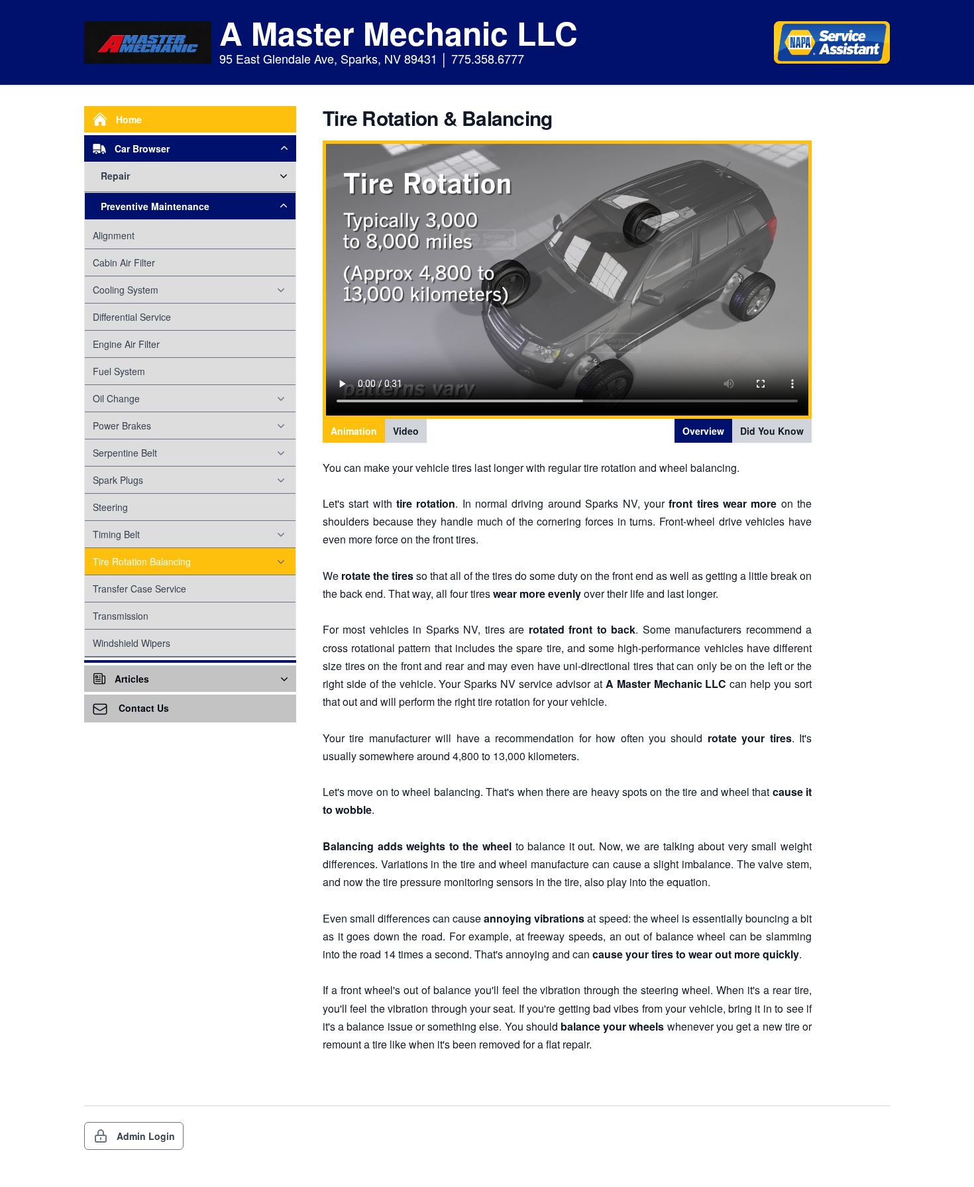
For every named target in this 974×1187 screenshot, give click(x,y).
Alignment (114, 235)
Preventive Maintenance (155, 206)
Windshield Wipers (131, 643)
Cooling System (125, 289)
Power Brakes (122, 425)
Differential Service (132, 316)
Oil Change (116, 398)
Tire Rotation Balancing (142, 561)
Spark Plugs (118, 479)
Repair (115, 175)
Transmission (120, 615)
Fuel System (119, 371)
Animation (354, 430)
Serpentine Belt (125, 452)
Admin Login (146, 1136)
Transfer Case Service (139, 588)
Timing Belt (116, 534)
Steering (110, 507)
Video (406, 430)
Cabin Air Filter (124, 262)
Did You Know (772, 430)
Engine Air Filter (126, 344)
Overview (703, 430)
